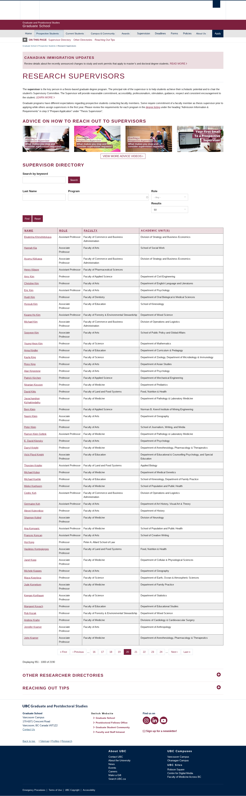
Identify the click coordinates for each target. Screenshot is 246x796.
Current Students (75, 33)
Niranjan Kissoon (33, 384)
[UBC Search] (216, 4)
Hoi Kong (29, 542)
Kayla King (30, 357)
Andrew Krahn (32, 620)
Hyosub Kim (31, 304)
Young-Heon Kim (33, 343)
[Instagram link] (146, 720)
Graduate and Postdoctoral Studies (123, 707)
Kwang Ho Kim (32, 314)
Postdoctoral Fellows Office (112, 722)
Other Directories (82, 39)
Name (28, 230)
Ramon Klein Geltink (35, 434)
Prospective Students (47, 33)
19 (120, 651)
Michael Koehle (32, 479)
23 (153, 651)
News (111, 764)
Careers (112, 771)
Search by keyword (35, 173)
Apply (218, 33)
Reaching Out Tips (105, 39)
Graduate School (29, 46)
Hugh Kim (29, 297)
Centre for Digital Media (180, 773)
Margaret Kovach (33, 606)
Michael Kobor (32, 472)
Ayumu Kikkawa (33, 258)
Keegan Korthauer (34, 595)
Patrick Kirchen (32, 377)
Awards (126, 33)
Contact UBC (115, 756)
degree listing (153, 107)
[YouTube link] (163, 720)
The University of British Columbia (29, 10)
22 (145, 651)
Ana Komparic (32, 528)
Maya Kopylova (32, 577)
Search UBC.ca (117, 778)
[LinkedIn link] (154, 720)
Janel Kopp (30, 559)
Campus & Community (103, 33)
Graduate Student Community (113, 727)
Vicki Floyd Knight (34, 454)
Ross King (29, 364)
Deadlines (160, 33)
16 (95, 651)
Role (154, 191)
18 (112, 651)
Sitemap (44, 741)
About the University (119, 760)
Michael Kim (31, 321)
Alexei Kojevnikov (34, 510)
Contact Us (29, 729)
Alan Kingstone (32, 371)
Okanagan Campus (178, 760)
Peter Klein (30, 427)
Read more (178, 63)
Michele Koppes (33, 570)
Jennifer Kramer (33, 626)
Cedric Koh (30, 492)
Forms (174, 33)
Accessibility (89, 790)
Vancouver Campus (178, 756)
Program (74, 191)
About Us (201, 33)
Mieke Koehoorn (33, 486)
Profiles (55, 741)
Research (66, 741)
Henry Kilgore (31, 269)
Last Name (30, 191)
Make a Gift (114, 775)
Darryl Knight (31, 447)
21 (137, 651)
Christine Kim (31, 283)
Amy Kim (29, 276)
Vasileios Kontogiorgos (36, 549)
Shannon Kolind (32, 517)
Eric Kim (28, 290)
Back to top (29, 741)
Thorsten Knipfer (33, 465)
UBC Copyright (72, 790)
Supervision (143, 33)
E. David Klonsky (33, 440)
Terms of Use (55, 790)
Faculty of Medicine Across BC (184, 776)
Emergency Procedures (34, 790)
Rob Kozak (30, 613)
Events (112, 767)
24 (162, 651)
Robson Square (175, 769)
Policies (187, 33)
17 (103, 651)
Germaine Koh (32, 503)
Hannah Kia (30, 247)
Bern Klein (29, 409)
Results (156, 203)
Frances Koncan (33, 535)
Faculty (91, 230)
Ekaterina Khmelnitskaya (37, 237)
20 (128, 651)
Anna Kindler (31, 350)
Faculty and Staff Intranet (110, 732)
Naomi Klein (30, 416)
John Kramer (31, 637)
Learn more (44, 97)
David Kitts (30, 391)
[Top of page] (26, 39)
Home (28, 33)
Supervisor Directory (59, 39)
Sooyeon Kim (31, 332)
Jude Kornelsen (32, 584)
